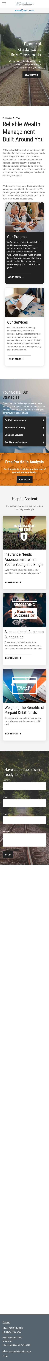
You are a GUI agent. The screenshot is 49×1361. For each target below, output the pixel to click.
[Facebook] (3, 1357)
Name (5, 780)
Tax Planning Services (16, 442)
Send (8, 854)
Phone (6, 814)
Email (5, 797)
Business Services (14, 435)
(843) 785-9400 (16, 1328)
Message (7, 831)
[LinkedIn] (6, 1357)
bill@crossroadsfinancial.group (17, 1351)
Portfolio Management (16, 420)
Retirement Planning (15, 427)
